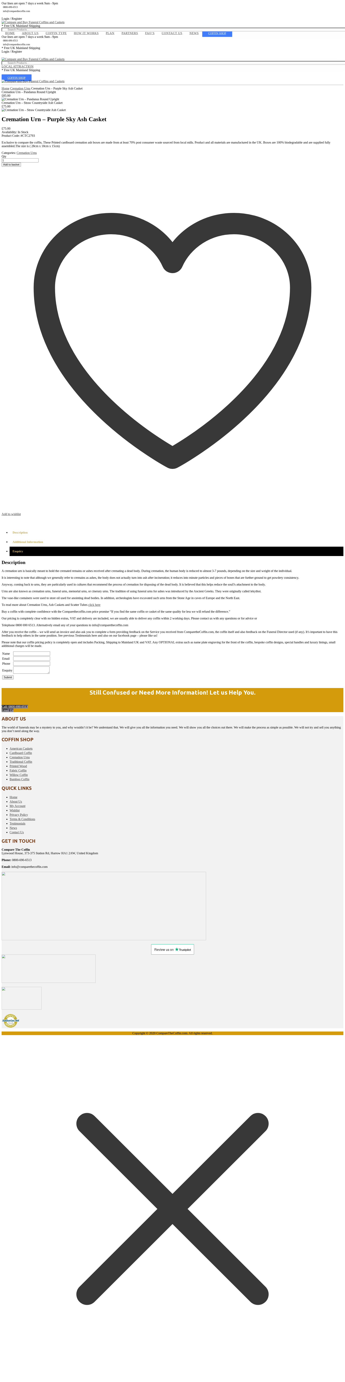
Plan (110, 33)
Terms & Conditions (22, 819)
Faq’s (150, 33)
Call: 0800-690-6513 (15, 706)
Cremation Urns (20, 88)
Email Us (7, 710)
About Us (30, 33)
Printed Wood (18, 766)
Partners (130, 33)
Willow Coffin (19, 775)
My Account (17, 806)
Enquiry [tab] (18, 551)
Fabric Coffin (18, 770)
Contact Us (172, 33)
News (194, 33)
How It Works (86, 33)
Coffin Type (56, 33)
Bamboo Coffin (19, 779)
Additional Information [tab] (28, 541)
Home (10, 33)
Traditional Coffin (21, 761)
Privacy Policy (19, 814)
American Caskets (21, 748)
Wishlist (15, 810)
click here (94, 604)
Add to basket (11, 164)
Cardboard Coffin (21, 753)
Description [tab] (20, 532)
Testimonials (17, 823)
